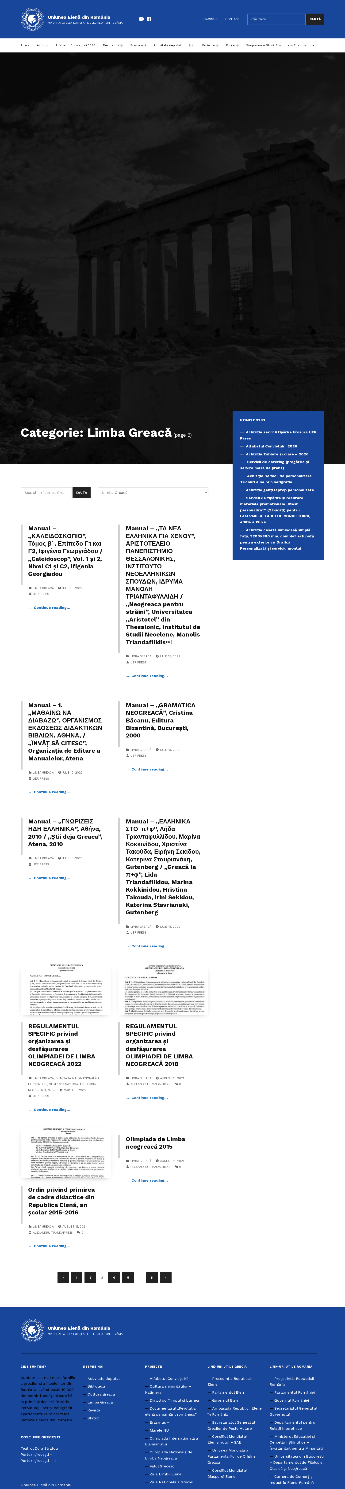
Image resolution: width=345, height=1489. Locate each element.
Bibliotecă (96, 1386)
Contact (232, 19)
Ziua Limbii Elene (165, 1474)
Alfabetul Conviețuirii (169, 1378)
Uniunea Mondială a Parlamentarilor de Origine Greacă (231, 1456)
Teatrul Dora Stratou (39, 1448)
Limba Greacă (43, 588)
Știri (192, 45)
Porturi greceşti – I (38, 1454)
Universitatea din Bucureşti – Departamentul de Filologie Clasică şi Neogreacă (297, 1462)
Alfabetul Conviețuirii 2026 (75, 45)
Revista (94, 1410)
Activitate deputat (167, 45)
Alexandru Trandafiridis (150, 1084)
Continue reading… (52, 607)
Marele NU (159, 1430)
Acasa (25, 45)
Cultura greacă (101, 1394)
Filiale (230, 45)
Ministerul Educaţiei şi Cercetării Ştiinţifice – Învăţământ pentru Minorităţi (296, 1442)
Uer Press (41, 594)
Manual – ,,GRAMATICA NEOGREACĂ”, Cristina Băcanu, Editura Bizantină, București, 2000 (160, 720)
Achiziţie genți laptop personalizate (280, 490)
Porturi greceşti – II (38, 1460)
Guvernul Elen (225, 1400)
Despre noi (111, 45)
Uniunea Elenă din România (79, 17)
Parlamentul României (294, 1392)
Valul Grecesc (162, 1466)
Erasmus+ (211, 19)
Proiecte (208, 45)
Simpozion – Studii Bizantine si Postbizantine (280, 45)
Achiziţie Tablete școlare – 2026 (277, 454)
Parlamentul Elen (228, 1392)
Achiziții (42, 45)
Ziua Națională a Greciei (171, 1482)
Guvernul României (291, 1400)
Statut (93, 1418)
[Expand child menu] (121, 45)
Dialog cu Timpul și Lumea (174, 1400)
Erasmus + (138, 45)
